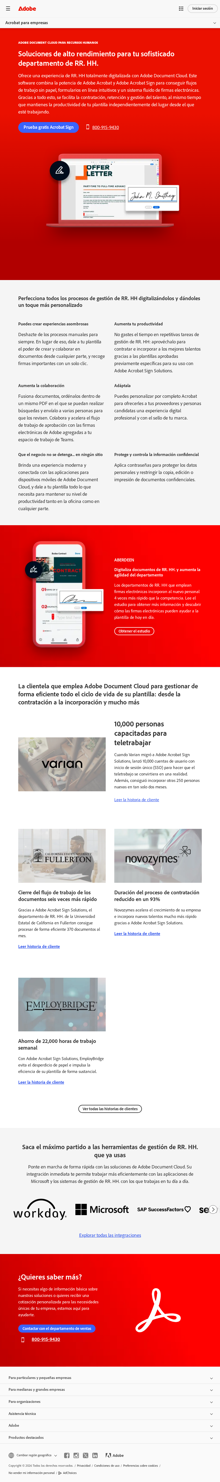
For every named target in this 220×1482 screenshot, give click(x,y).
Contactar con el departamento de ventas (57, 1328)
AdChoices (70, 1473)
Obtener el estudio (134, 631)
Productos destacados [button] (26, 1437)
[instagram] (76, 1455)
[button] (181, 8)
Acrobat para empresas (26, 22)
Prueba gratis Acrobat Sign (49, 127)
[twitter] (85, 1455)
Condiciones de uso (106, 1466)
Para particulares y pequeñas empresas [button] (40, 1378)
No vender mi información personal (32, 1473)
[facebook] (66, 1455)
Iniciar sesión (202, 8)
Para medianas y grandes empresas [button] (37, 1389)
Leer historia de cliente (39, 946)
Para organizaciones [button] (25, 1401)
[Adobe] (27, 8)
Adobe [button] (14, 1425)
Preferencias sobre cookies (140, 1466)
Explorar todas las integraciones (110, 1235)
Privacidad (83, 1466)
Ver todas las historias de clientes (110, 1108)
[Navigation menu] (8, 8)
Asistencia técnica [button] (22, 1413)
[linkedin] (95, 1455)
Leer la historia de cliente (136, 799)
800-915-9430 (105, 127)
